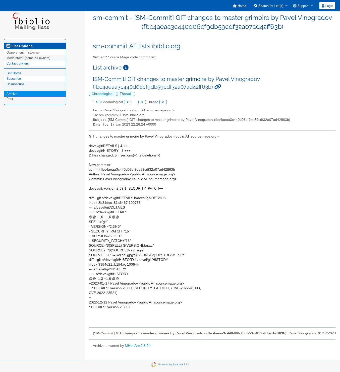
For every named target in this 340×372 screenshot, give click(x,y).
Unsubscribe (15, 84)
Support (302, 5)
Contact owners (17, 63)
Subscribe (13, 78)
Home (241, 5)
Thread (126, 94)
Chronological (103, 94)
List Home (13, 73)
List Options (21, 46)
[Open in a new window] (126, 68)
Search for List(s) (270, 5)
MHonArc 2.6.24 (138, 346)
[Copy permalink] (217, 87)
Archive (11, 94)
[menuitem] (239, 5)
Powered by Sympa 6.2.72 (173, 364)
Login (328, 5)
